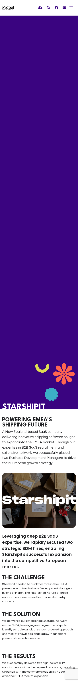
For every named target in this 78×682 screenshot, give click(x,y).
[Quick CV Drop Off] (40, 8)
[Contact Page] (64, 8)
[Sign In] (56, 8)
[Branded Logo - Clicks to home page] (8, 8)
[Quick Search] (48, 8)
